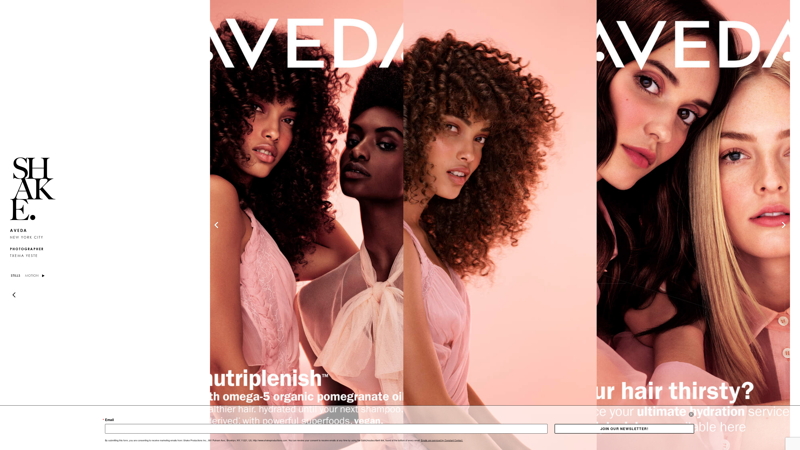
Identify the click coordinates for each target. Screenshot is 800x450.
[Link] (100, 189)
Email (109, 419)
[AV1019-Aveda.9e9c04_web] (306, 225)
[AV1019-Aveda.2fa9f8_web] (500, 225)
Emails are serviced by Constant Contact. (442, 440)
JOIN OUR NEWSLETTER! (624, 428)
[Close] (691, 414)
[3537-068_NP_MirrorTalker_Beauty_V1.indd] (693, 225)
